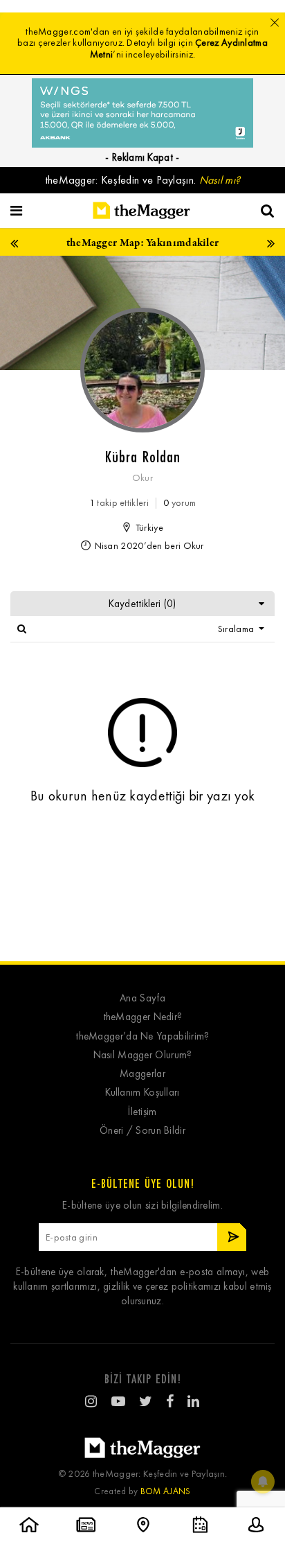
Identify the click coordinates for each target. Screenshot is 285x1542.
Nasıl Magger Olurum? (142, 1055)
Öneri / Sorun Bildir (142, 1131)
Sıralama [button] (237, 629)
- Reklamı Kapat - (142, 157)
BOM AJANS (165, 1491)
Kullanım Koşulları (142, 1092)
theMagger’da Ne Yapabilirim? (142, 1036)
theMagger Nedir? (143, 1017)
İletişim (142, 1112)
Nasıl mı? (220, 179)
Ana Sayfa (142, 998)
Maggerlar (142, 1074)
